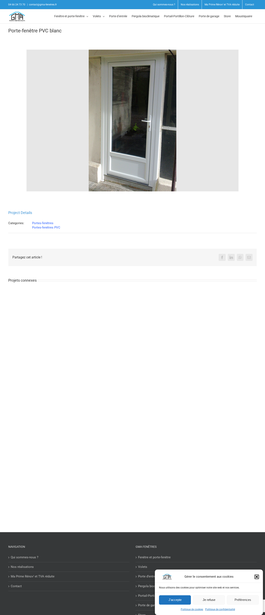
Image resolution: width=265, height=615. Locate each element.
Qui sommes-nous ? (24, 557)
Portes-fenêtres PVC (46, 227)
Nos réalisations (22, 567)
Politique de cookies (192, 609)
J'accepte (175, 600)
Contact (16, 586)
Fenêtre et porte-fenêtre (154, 557)
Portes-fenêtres (42, 223)
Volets (142, 567)
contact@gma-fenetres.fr (43, 4)
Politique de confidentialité (220, 609)
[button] (257, 577)
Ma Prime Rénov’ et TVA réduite (32, 576)
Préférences (243, 600)
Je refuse (209, 600)
